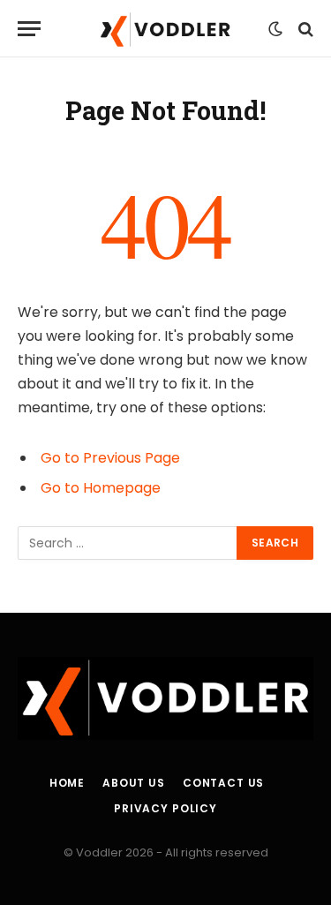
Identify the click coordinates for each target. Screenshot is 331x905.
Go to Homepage (101, 488)
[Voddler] (165, 28)
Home (67, 782)
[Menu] (29, 29)
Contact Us (223, 782)
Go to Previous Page (110, 458)
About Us (133, 782)
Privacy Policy (165, 808)
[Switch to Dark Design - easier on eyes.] (275, 29)
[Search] (304, 29)
